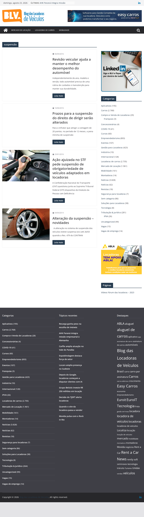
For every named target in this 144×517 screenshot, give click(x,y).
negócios (129, 447)
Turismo (128, 468)
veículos (129, 473)
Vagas (104, 226)
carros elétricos (122, 381)
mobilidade (133, 438)
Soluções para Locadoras (112, 203)
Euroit (121, 400)
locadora (134, 411)
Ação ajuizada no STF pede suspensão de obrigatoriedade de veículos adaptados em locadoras (71, 168)
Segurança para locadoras (113, 194)
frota (137, 406)
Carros (104, 110)
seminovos (122, 464)
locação (131, 430)
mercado (122, 438)
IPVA (106, 216)
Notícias (105, 180)
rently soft (132, 459)
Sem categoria (107, 198)
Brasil (120, 371)
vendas (120, 473)
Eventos (104, 143)
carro (126, 371)
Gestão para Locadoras (112, 147)
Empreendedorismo (110, 138)
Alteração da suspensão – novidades (73, 220)
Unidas (136, 468)
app (139, 337)
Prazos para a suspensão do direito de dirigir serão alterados (72, 117)
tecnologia (133, 464)
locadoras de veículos (127, 426)
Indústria (105, 152)
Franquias (108, 119)
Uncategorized (108, 221)
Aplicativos (106, 105)
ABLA (120, 323)
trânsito (120, 468)
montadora (121, 443)
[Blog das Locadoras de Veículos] (5, 30)
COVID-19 (105, 129)
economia (121, 391)
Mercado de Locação (21, 30)
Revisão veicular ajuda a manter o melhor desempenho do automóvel (71, 66)
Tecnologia (106, 207)
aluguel (129, 323)
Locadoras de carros (45, 30)
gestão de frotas (123, 412)
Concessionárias (108, 124)
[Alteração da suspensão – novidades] (26, 224)
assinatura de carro (124, 341)
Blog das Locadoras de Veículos (127, 358)
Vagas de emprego (110, 231)
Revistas (105, 189)
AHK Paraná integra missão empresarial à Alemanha (69, 337)
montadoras (132, 442)
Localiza (121, 430)
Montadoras (106, 175)
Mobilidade (64, 30)
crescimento (134, 381)
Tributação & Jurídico (111, 212)
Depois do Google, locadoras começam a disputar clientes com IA (70, 378)
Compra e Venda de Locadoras (115, 115)
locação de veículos (124, 434)
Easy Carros (127, 386)
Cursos (104, 133)
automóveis (131, 344)
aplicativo (133, 336)
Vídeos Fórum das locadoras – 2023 (117, 292)
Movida (121, 447)
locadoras (135, 421)
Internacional (107, 156)
